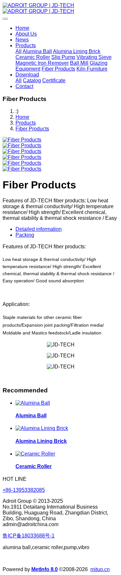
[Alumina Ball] (32, 403)
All (18, 51)
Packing (24, 235)
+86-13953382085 (24, 490)
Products (25, 123)
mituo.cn (100, 569)
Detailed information (38, 229)
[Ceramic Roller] (35, 454)
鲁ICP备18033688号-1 (29, 535)
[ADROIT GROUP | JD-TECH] (60, 8)
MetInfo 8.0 (44, 569)
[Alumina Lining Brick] (41, 428)
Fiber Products (32, 128)
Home (22, 28)
